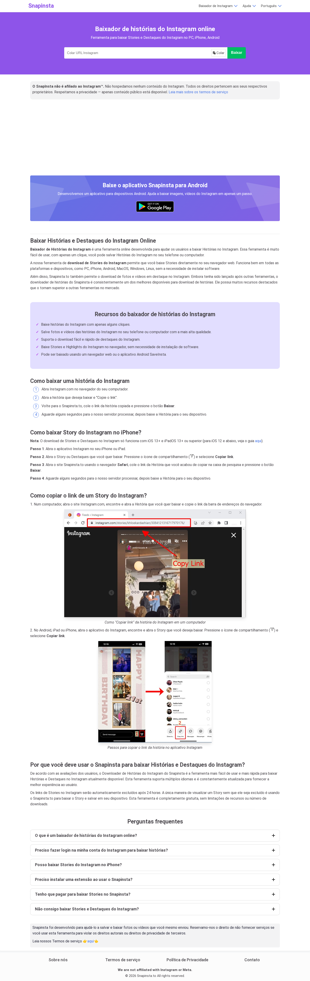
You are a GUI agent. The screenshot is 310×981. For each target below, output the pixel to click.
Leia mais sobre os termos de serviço (198, 92)
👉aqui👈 (90, 941)
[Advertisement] (155, 142)
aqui (258, 441)
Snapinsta (41, 5)
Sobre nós (58, 959)
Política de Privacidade (187, 959)
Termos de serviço (122, 959)
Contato (252, 959)
